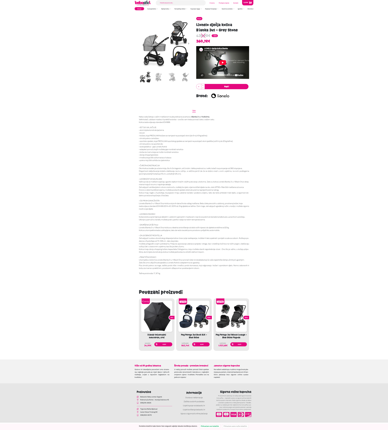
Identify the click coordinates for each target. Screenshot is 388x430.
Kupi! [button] (164, 344)
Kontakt (235, 3)
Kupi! (226, 86)
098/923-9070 (146, 415)
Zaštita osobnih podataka (194, 401)
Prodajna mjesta (224, 3)
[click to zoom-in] (165, 43)
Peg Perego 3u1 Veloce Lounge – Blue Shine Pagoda (231, 336)
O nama (212, 3)
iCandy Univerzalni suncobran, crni (156, 336)
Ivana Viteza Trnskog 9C (149, 412)
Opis (194, 110)
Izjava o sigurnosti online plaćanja (194, 413)
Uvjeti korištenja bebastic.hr (194, 409)
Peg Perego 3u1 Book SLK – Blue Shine (194, 336)
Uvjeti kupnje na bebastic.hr (194, 405)
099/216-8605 (145, 403)
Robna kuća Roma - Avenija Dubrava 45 (154, 400)
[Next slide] (188, 43)
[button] (203, 85)
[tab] (194, 110)
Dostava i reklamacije (194, 397)
